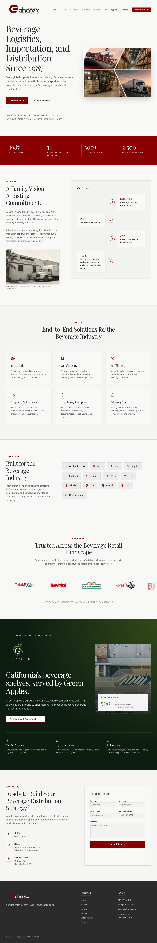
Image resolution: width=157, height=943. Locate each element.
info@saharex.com (126, 904)
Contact (124, 10)
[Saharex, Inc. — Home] (24, 10)
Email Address (96, 811)
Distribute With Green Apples (24, 719)
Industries (86, 10)
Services (74, 10)
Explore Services (42, 100)
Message (94, 822)
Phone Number (125, 811)
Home (55, 10)
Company (123, 801)
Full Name (94, 801)
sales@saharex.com (127, 909)
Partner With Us (141, 10)
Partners (97, 10)
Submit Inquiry (117, 844)
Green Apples (111, 10)
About (63, 10)
